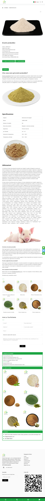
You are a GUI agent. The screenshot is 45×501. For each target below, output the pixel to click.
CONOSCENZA (27, 460)
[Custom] (5, 500)
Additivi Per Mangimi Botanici (9, 360)
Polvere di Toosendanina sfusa (36, 294)
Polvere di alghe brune (22, 312)
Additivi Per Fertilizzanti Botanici (10, 357)
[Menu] (42, 1)
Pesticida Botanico (7, 355)
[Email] (28, 500)
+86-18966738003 (9, 467)
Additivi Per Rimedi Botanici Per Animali (11, 358)
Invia (22, 346)
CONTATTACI (26, 462)
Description (5, 69)
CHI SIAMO (26, 457)
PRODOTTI (26, 459)
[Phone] (17, 500)
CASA (25, 456)
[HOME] (2, 7)
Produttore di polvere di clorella (8, 312)
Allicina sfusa (22, 294)
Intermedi (5, 361)
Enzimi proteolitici (6, 75)
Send (5, 480)
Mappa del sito (27, 465)
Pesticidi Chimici (6, 363)
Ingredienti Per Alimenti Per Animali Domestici (12, 364)
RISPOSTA (26, 463)
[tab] (5, 69)
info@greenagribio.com (17, 271)
